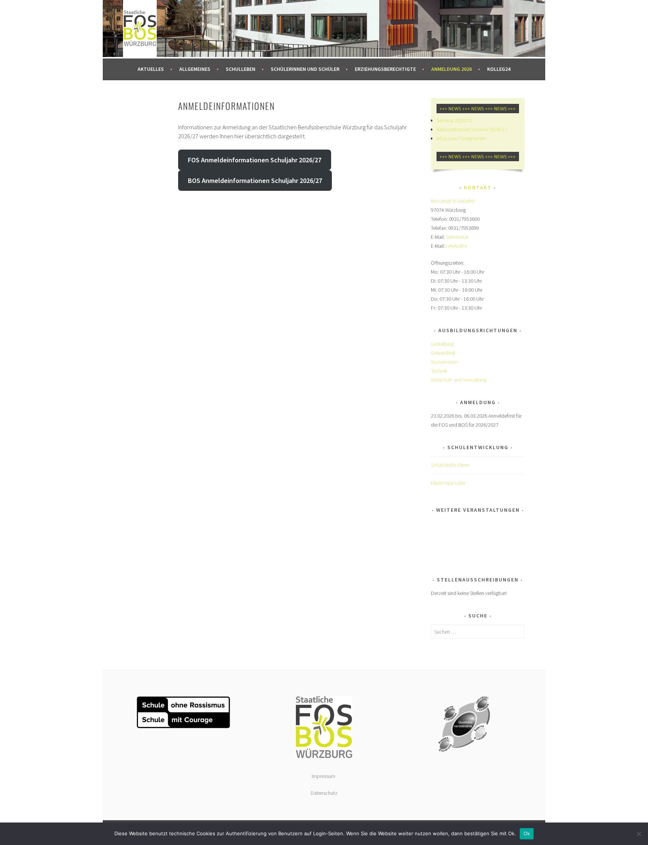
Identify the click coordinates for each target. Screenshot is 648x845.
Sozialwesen (444, 361)
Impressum (324, 776)
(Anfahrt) (466, 201)
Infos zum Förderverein (461, 138)
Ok (527, 833)
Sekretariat (457, 237)
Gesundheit (443, 352)
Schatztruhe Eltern (450, 464)
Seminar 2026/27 (454, 120)
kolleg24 (498, 69)
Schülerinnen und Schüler (305, 69)
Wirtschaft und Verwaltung (458, 379)
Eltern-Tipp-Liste (448, 482)
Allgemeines (194, 69)
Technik (439, 370)
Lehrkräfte (456, 246)
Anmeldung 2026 (451, 69)
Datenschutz (324, 793)
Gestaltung (442, 343)
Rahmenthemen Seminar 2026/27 (471, 129)
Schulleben (240, 69)
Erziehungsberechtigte (385, 69)
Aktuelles (151, 69)
